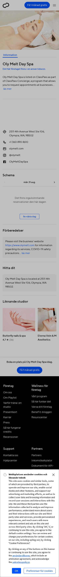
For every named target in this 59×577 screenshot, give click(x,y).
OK (16, 570)
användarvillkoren (21, 555)
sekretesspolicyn (21, 562)
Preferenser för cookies (39, 570)
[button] (53, 475)
